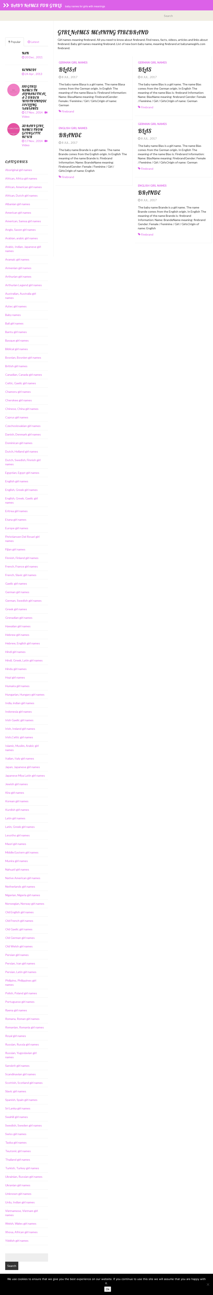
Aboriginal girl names (18, 170)
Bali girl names (14, 323)
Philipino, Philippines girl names (20, 982)
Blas (144, 69)
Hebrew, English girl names (22, 643)
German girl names (73, 62)
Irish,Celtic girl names (19, 737)
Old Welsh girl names (19, 946)
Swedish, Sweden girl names (23, 1125)
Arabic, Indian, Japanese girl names (23, 249)
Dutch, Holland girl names (21, 451)
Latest (34, 42)
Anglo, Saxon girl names (20, 229)
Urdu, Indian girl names (20, 1202)
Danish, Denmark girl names (23, 434)
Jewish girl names (16, 784)
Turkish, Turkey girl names (22, 1168)
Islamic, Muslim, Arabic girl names (22, 748)
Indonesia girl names (18, 711)
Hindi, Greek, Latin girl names (24, 660)
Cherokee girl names (18, 400)
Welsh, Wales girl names (20, 1223)
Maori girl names (15, 844)
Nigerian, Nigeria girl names (22, 895)
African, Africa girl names (21, 178)
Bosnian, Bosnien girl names (23, 357)
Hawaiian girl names (18, 626)
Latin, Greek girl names (20, 826)
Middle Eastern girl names (21, 852)
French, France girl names (21, 566)
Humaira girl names (17, 686)
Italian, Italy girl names (19, 758)
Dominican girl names (18, 443)
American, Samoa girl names (23, 221)
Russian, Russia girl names (22, 1044)
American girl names (18, 212)
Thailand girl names (17, 1159)
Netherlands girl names (20, 886)
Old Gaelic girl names (18, 929)
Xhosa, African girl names (21, 1232)
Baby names (13, 315)
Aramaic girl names (17, 259)
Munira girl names (16, 861)
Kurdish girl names (17, 809)
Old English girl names (19, 912)
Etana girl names (15, 519)
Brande (70, 135)
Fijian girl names (15, 549)
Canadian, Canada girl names (23, 374)
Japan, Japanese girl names (22, 767)
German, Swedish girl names (23, 600)
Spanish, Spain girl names (21, 1100)
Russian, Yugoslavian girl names (21, 1055)
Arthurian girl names (18, 276)
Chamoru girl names (18, 391)
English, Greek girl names (21, 490)
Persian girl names (17, 955)
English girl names (73, 128)
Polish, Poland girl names (21, 993)
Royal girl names (15, 1036)
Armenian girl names (18, 268)
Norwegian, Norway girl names (24, 903)
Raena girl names (16, 1010)
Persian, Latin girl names (20, 972)
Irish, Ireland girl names (20, 728)
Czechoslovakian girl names (23, 426)
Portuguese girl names (20, 1001)
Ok (107, 1289)
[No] (208, 1284)
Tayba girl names (16, 1142)
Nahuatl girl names (17, 869)
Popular (15, 42)
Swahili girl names (16, 1117)
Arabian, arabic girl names (21, 238)
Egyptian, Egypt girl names (22, 472)
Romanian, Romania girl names (24, 1027)
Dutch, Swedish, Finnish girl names (23, 462)
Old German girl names (20, 937)
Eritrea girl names (16, 511)
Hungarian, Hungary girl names (25, 694)
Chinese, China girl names (21, 408)
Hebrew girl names (17, 634)
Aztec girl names (16, 306)
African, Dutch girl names (21, 195)
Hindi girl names (15, 652)
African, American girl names (23, 187)
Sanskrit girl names (17, 1065)
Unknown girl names (18, 1193)
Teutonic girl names (18, 1151)
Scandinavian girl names (20, 1074)
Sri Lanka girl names (17, 1108)
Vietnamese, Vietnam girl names (21, 1213)
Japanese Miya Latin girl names (25, 775)
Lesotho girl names (17, 835)
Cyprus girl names (16, 417)
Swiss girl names (15, 1134)
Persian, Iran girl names (20, 963)
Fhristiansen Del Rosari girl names (22, 539)
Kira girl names (14, 792)
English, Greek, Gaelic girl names (21, 500)
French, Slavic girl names (20, 575)
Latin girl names (15, 818)
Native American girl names (22, 878)
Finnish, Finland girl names (21, 558)
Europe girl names (16, 528)
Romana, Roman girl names (22, 1019)
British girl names (16, 366)
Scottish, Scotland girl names (24, 1082)
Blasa (67, 69)
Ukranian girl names (17, 1185)
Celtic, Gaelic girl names (20, 383)
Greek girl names (16, 609)
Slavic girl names (15, 1091)
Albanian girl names (17, 204)
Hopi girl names (15, 677)
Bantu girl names (16, 332)
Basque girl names (17, 340)
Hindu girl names (16, 669)
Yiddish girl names (16, 1240)
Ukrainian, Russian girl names (23, 1176)
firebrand (68, 111)
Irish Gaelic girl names (19, 720)
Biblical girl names (16, 349)
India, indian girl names (19, 703)
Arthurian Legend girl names (23, 285)
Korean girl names (16, 801)
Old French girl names (19, 920)
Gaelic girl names (16, 583)
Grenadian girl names (18, 617)
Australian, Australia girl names (20, 295)
